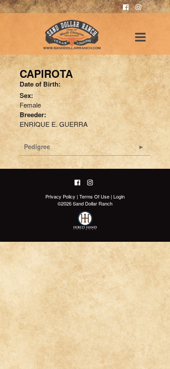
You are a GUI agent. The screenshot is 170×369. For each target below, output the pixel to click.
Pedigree (37, 146)
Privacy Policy (60, 196)
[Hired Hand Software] (85, 224)
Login (119, 196)
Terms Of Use (94, 196)
